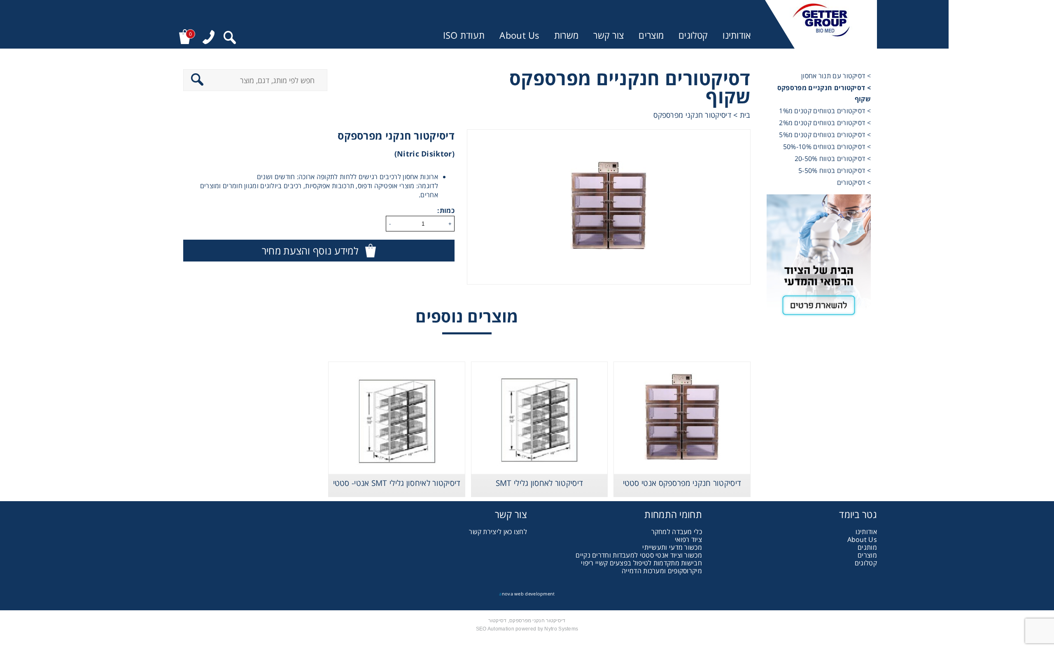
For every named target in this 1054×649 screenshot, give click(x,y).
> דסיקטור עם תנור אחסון (836, 75)
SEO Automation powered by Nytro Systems (527, 629)
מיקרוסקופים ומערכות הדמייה (662, 570)
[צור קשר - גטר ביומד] (819, 259)
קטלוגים (693, 35)
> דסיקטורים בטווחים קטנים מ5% (825, 134)
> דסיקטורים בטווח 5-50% (834, 170)
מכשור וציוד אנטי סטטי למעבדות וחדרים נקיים (639, 555)
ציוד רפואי (688, 539)
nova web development (527, 594)
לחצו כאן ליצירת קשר (498, 531)
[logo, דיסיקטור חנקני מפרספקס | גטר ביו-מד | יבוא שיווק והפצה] (821, 24)
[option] (608, 207)
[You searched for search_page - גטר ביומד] (230, 38)
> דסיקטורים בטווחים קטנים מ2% (825, 122)
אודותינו (737, 35)
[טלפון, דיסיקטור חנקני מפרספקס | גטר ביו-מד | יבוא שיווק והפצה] (209, 38)
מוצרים (651, 35)
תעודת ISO (464, 35)
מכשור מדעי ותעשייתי (672, 547)
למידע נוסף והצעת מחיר (310, 250)
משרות (566, 35)
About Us (519, 35)
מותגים (867, 547)
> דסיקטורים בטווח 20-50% (833, 158)
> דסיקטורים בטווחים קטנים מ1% (825, 110)
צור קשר (608, 35)
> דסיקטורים (854, 182)
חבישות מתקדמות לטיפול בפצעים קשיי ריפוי (641, 562)
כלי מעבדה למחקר (676, 531)
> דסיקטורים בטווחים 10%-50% (827, 146)
